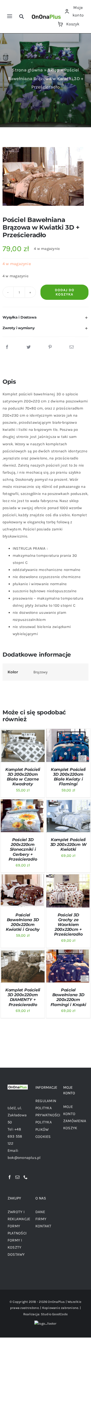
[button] (45, 317)
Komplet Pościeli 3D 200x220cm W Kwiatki (68, 844)
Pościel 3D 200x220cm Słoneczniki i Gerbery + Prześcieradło (23, 849)
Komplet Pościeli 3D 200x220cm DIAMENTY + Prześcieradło (22, 997)
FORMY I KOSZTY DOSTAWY (16, 1247)
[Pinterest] (50, 347)
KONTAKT (43, 1226)
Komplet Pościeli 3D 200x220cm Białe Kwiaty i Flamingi (68, 777)
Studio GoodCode (54, 1314)
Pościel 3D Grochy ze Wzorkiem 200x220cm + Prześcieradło (68, 925)
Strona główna (27, 70)
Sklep (53, 70)
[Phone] (26, 1177)
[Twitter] (28, 347)
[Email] (71, 347)
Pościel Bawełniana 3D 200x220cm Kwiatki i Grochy (23, 922)
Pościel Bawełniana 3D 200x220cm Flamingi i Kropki (68, 997)
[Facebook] (7, 347)
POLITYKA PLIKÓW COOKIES (43, 1129)
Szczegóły (14, 751)
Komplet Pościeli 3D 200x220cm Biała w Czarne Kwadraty (22, 777)
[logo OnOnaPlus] (46, 14)
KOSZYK (70, 1128)
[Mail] (17, 1177)
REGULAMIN (45, 1101)
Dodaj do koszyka (64, 292)
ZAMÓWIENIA (74, 1121)
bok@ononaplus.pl (24, 1157)
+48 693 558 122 (15, 1136)
